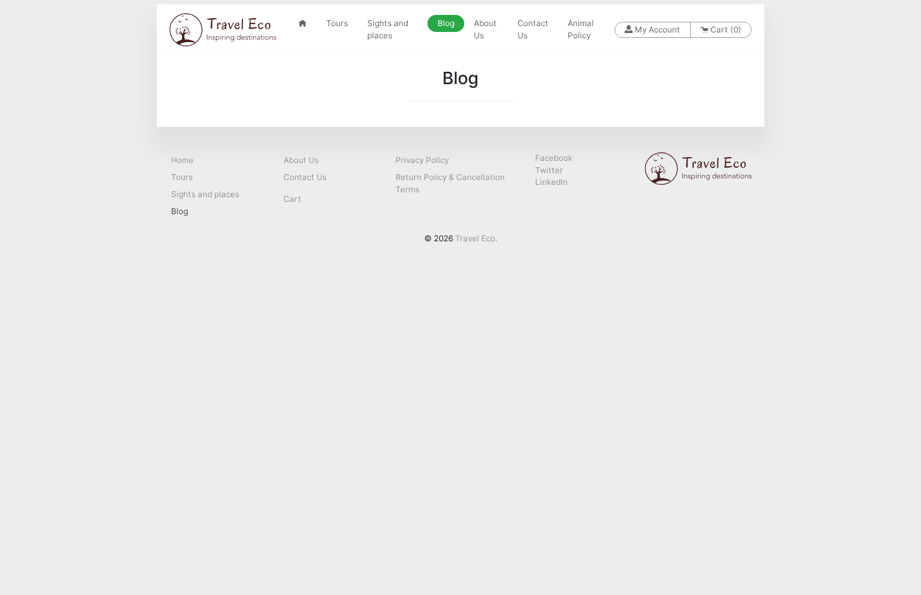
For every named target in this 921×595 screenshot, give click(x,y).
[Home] (302, 23)
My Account (656, 30)
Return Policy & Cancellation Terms (450, 183)
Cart (292, 199)
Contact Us (533, 29)
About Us (485, 29)
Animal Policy (581, 29)
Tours (337, 23)
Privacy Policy (422, 160)
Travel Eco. (476, 238)
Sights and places (387, 29)
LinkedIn (551, 182)
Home (182, 160)
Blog (451, 23)
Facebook (553, 158)
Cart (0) (724, 30)
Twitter (549, 170)
